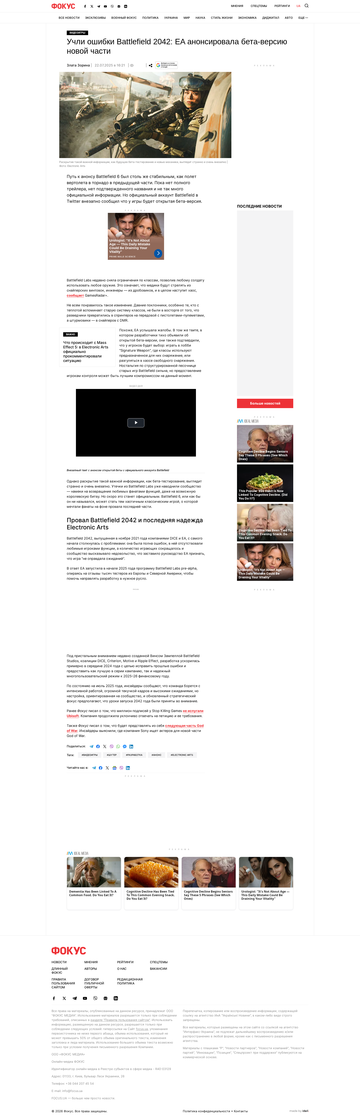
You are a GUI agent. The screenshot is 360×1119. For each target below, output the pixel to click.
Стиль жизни (221, 18)
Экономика (247, 18)
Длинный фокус (60, 970)
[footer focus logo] (69, 951)
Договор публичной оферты (94, 983)
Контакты (241, 1111)
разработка (135, 755)
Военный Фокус (124, 18)
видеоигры (90, 755)
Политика (150, 18)
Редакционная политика (130, 981)
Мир (187, 18)
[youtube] (85, 998)
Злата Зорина (78, 65)
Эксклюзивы (95, 18)
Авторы (90, 969)
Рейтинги (282, 6)
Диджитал (270, 18)
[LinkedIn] (125, 6)
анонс (157, 755)
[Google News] (119, 6)
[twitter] (64, 998)
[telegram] (74, 998)
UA (298, 6)
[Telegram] (98, 6)
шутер (112, 755)
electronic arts (182, 755)
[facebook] (54, 998)
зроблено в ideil (299, 1111)
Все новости (69, 18)
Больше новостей (265, 403)
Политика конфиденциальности (206, 1111)
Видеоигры (77, 32)
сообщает (75, 295)
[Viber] (112, 6)
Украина (171, 18)
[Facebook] (85, 6)
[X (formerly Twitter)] (91, 6)
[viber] (95, 998)
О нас (122, 969)
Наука (200, 18)
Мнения (237, 6)
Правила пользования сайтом (63, 983)
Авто (289, 18)
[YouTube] (105, 6)
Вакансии (158, 969)
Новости (59, 962)
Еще (301, 18)
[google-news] (105, 998)
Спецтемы (259, 6)
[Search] (306, 5)
